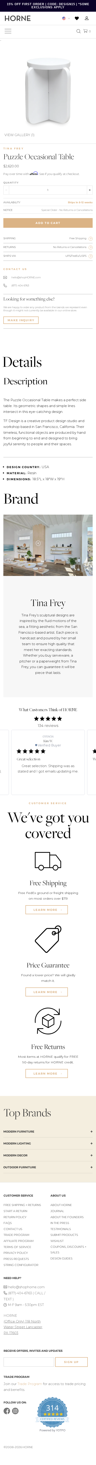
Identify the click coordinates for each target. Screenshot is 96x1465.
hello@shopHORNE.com (26, 277)
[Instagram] (15, 1413)
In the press (59, 1223)
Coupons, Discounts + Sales (68, 1249)
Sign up (71, 1362)
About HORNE (61, 1205)
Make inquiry (21, 320)
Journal (57, 1211)
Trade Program (16, 1235)
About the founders (67, 1217)
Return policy (15, 1217)
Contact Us (13, 1229)
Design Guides (61, 1258)
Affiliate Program (18, 1241)
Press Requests (16, 1259)
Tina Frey (13, 148)
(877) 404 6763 (20, 285)
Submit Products (64, 1235)
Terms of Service (17, 1247)
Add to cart (47, 223)
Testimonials (60, 1229)
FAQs (8, 1223)
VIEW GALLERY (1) (19, 135)
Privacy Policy (16, 1253)
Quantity (11, 182)
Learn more (46, 910)
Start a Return (15, 1211)
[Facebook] (7, 1413)
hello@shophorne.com (26, 1287)
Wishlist (57, 1241)
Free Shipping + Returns (22, 1205)
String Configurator (21, 1265)
